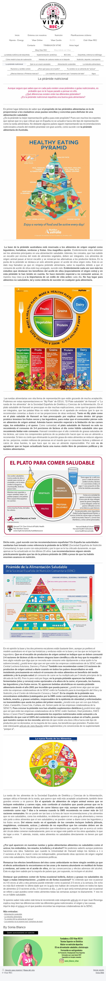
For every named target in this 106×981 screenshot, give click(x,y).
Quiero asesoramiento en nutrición (20, 933)
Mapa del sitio (29, 970)
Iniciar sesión (98, 970)
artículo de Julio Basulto (31, 726)
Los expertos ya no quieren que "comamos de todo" (23, 922)
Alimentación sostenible (13, 914)
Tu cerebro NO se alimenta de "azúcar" (18, 919)
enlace (21, 906)
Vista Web (100, 973)
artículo (74, 900)
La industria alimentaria (13, 917)
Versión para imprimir (13, 970)
